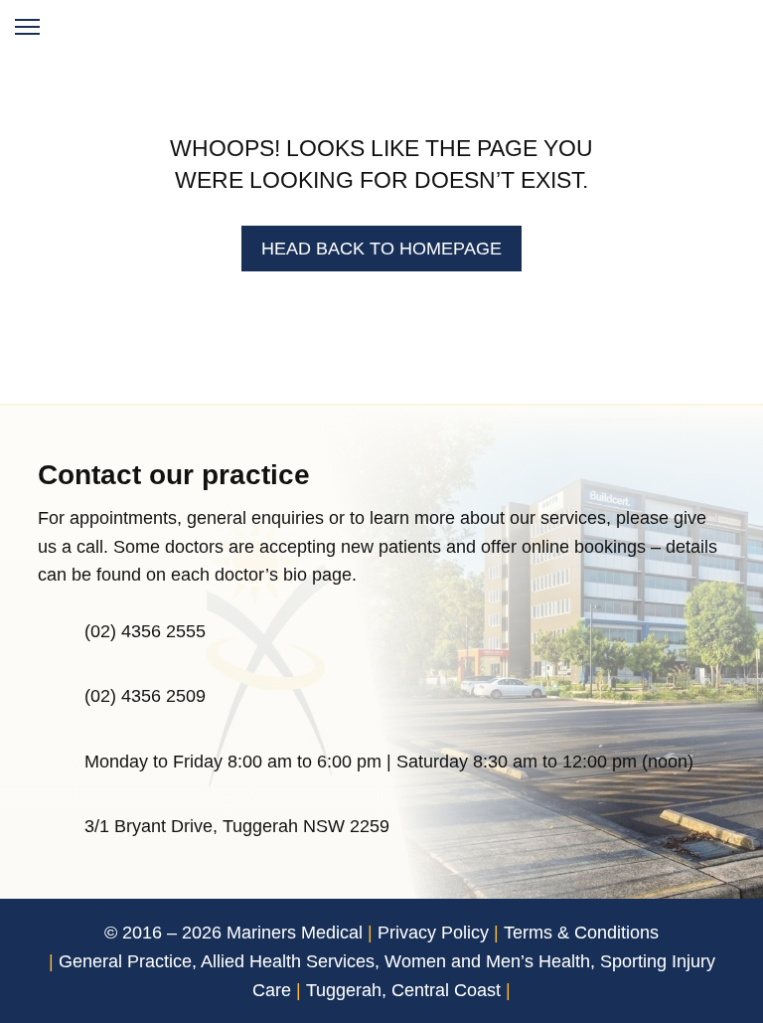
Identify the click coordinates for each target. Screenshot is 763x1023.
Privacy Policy (433, 932)
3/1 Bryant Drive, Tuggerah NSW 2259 (236, 826)
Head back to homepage (381, 248)
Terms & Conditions (581, 932)
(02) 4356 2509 (145, 696)
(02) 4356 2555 (145, 631)
